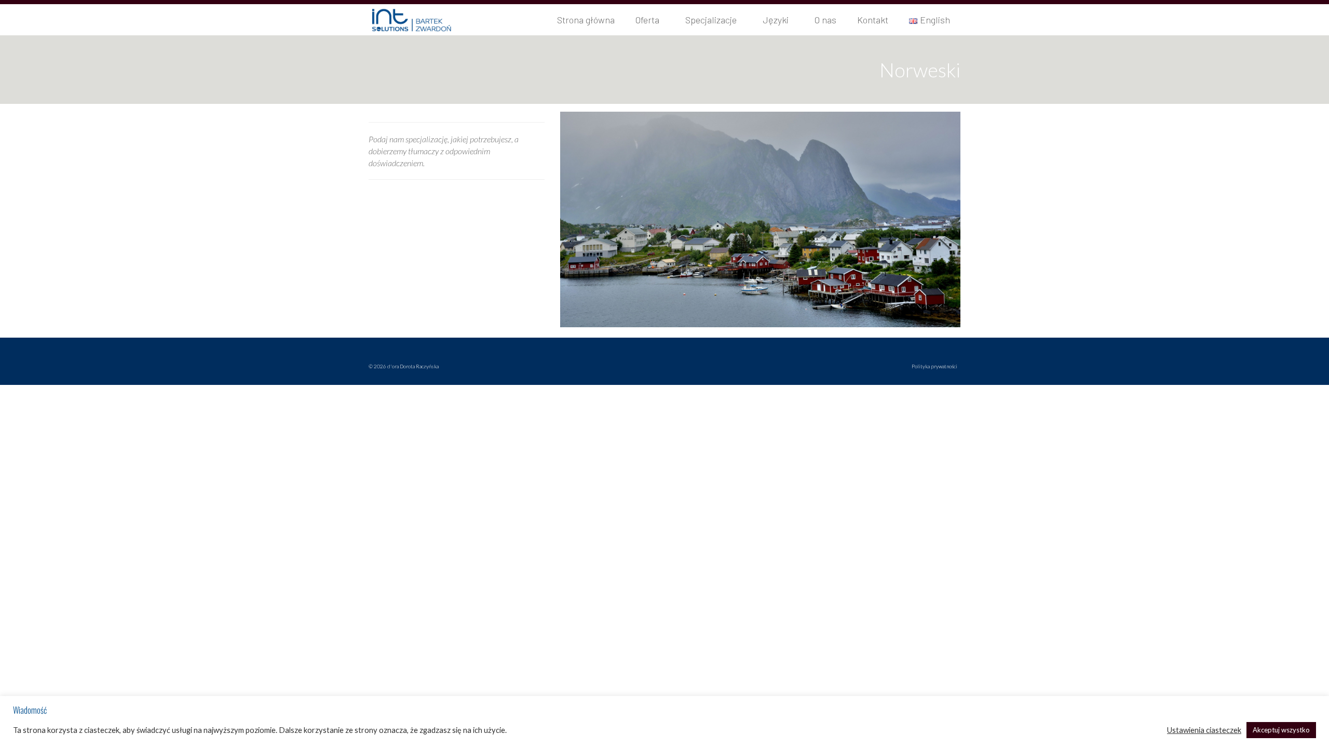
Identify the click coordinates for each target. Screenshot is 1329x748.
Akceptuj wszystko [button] (1281, 730)
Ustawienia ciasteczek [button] (1204, 730)
